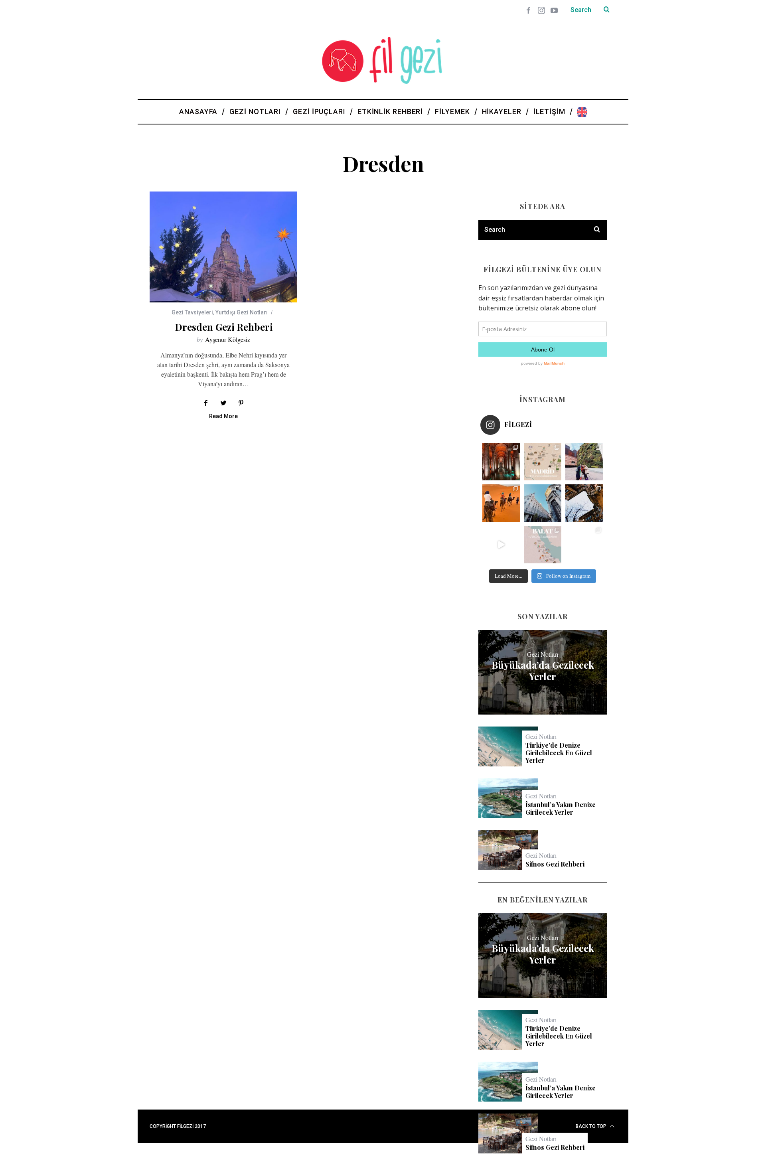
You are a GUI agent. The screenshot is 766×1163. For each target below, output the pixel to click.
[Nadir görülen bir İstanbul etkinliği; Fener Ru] (584, 544)
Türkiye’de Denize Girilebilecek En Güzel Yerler (558, 752)
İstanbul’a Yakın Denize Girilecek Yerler (560, 808)
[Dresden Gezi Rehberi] (223, 247)
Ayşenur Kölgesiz (227, 339)
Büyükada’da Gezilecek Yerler (543, 670)
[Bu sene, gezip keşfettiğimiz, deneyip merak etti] (501, 503)
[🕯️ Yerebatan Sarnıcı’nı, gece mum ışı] (501, 461)
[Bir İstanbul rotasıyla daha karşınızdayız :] (584, 503)
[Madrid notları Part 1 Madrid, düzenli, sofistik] (542, 503)
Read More (223, 416)
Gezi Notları (542, 654)
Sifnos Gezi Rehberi (554, 864)
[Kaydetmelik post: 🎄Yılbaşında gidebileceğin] (501, 544)
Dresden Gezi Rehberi (223, 326)
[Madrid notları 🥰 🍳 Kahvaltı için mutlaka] (584, 461)
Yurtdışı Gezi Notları (241, 312)
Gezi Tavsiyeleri (192, 312)
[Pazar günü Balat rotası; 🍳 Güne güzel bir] (542, 544)
